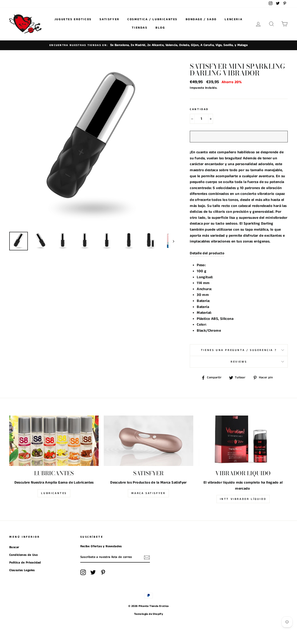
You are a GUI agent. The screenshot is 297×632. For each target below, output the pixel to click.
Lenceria (233, 19)
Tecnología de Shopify (148, 614)
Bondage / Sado (201, 19)
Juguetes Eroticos (73, 19)
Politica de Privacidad (25, 562)
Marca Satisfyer (148, 493)
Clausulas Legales (22, 570)
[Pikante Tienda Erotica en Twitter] (93, 572)
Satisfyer (109, 19)
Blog (160, 28)
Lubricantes (54, 493)
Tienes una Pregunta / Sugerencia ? (239, 350)
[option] (148, 45)
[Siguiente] (171, 241)
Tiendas (139, 28)
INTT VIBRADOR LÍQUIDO (243, 499)
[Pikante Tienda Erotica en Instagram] (83, 572)
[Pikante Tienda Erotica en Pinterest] (103, 572)
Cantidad (199, 109)
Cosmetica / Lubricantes (152, 19)
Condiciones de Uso (23, 555)
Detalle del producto (207, 253)
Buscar (14, 547)
